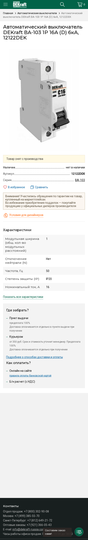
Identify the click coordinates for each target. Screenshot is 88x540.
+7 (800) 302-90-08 (36, 511)
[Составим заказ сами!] (78, 531)
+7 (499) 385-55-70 (27, 516)
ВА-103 (80, 180)
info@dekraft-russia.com (28, 529)
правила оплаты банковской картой (30, 375)
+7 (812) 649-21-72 (39, 520)
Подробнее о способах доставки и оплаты (34, 357)
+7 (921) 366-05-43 (39, 525)
